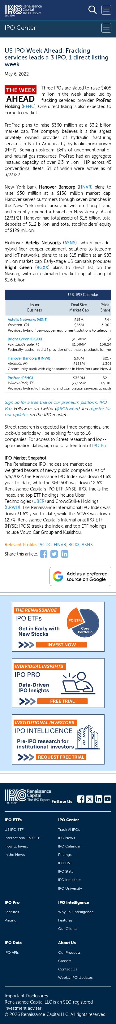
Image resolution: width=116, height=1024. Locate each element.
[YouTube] (107, 798)
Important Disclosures (26, 996)
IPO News (66, 838)
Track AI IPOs (69, 829)
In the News (15, 854)
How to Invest (16, 846)
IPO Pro (100, 445)
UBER (39, 501)
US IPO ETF (14, 829)
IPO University (70, 888)
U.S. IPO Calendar (83, 295)
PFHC (28, 106)
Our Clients (67, 928)
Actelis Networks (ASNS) (27, 319)
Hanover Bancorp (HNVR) (29, 358)
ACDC (46, 544)
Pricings (64, 854)
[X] (89, 798)
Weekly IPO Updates (75, 977)
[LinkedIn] (98, 798)
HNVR (85, 187)
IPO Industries (69, 880)
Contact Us (67, 969)
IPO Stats (65, 871)
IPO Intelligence (73, 902)
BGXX (42, 267)
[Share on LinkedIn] (64, 554)
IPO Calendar (69, 846)
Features (12, 912)
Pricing (10, 920)
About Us (67, 942)
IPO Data (13, 942)
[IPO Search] (92, 10)
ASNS (69, 243)
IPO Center (68, 819)
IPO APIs (12, 952)
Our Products (69, 952)
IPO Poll (64, 863)
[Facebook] (80, 798)
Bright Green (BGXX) (25, 339)
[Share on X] (54, 554)
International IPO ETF (22, 838)
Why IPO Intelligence (76, 912)
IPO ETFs (13, 819)
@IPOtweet (67, 408)
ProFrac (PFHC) (20, 378)
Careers (64, 961)
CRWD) (13, 507)
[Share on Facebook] (43, 554)
